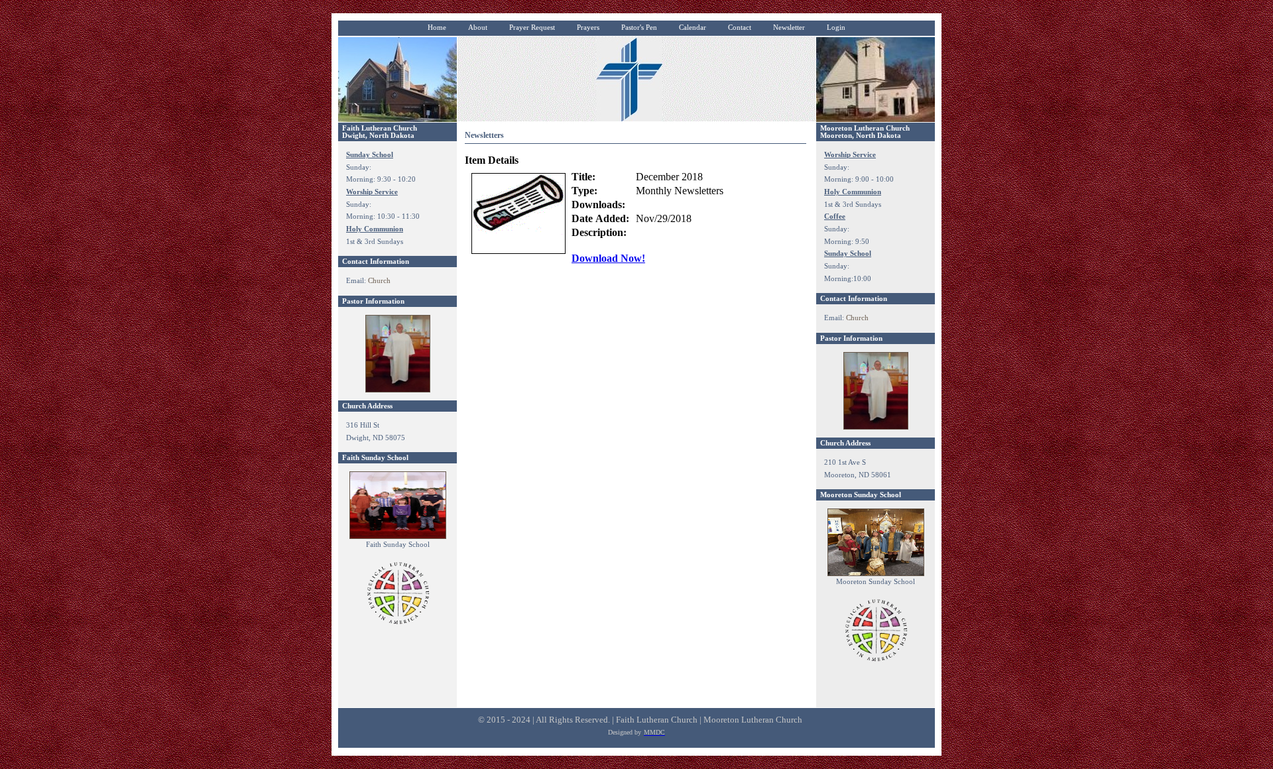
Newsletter (789, 27)
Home (437, 27)
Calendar (692, 27)
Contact (739, 27)
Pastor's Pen (639, 27)
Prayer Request (532, 27)
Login (836, 27)
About (477, 27)
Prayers (588, 27)
